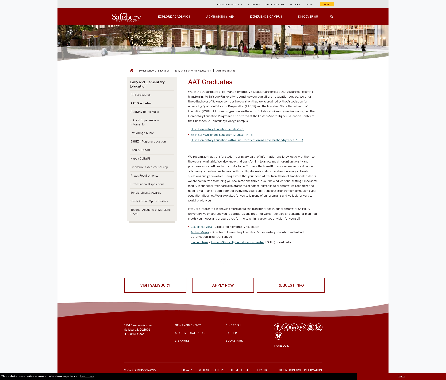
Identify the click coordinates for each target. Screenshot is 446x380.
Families (295, 4)
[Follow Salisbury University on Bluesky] (278, 336)
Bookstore (234, 340)
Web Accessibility (211, 370)
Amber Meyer (200, 232)
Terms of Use (240, 370)
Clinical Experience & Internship (144, 122)
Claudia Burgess (201, 226)
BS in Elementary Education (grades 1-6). (217, 129)
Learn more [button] (87, 376)
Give (327, 4)
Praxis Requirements (144, 175)
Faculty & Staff (275, 4)
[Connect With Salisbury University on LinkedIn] (294, 327)
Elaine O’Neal (199, 242)
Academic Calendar (190, 332)
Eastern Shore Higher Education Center (237, 242)
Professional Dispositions (147, 184)
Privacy (186, 370)
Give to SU (233, 325)
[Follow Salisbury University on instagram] (318, 327)
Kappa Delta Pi (140, 158)
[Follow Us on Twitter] (286, 327)
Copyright (263, 370)
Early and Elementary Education (193, 70)
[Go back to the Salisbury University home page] (131, 70)
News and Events (188, 325)
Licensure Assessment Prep (149, 167)
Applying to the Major (144, 111)
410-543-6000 (134, 333)
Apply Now (223, 285)
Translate (281, 345)
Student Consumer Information (299, 370)
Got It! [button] (401, 376)
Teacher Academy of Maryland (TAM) (150, 212)
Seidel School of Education (154, 70)
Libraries (182, 340)
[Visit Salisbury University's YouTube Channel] (310, 327)
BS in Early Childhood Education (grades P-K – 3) (222, 134)
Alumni (310, 4)
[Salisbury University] (126, 16)
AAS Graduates (140, 94)
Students (254, 4)
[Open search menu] (329, 14)
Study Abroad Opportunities (149, 201)
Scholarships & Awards (145, 192)
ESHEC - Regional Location (148, 141)
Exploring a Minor (142, 133)
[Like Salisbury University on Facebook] (278, 327)
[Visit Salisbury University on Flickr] (302, 327)
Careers (232, 332)
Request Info (291, 285)
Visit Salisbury (155, 285)
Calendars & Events (229, 4)
